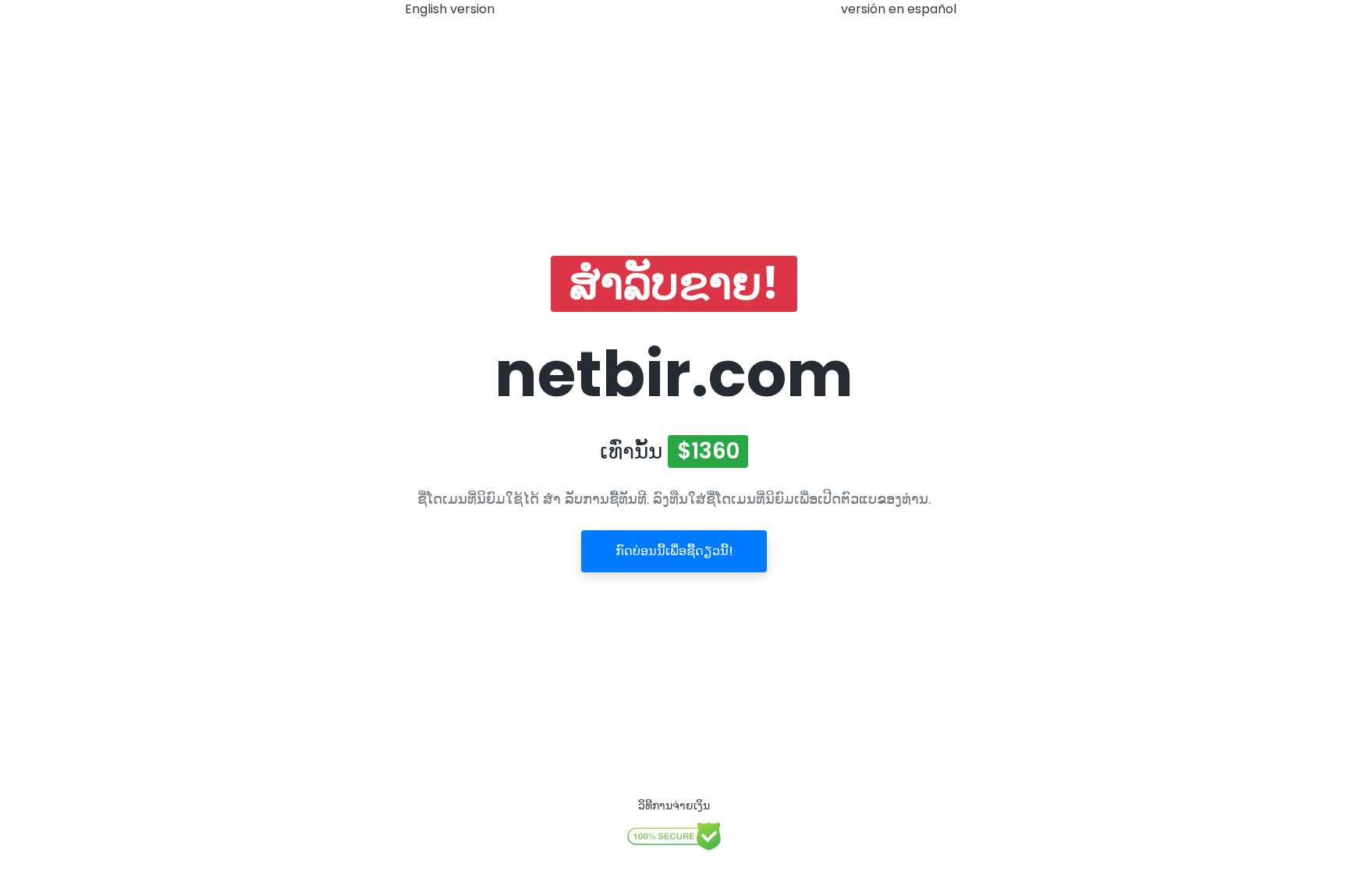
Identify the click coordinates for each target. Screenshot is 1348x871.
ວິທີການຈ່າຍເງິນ (674, 805)
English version (450, 9)
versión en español (898, 9)
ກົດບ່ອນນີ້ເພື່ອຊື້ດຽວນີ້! (674, 551)
